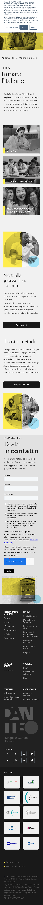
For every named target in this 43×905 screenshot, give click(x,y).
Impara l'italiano (19, 58)
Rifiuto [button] (33, 27)
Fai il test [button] (20, 325)
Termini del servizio (15, 866)
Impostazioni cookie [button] (12, 27)
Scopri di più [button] (20, 384)
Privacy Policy (12, 862)
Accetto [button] (23, 27)
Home (7, 58)
